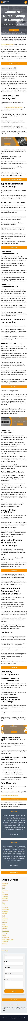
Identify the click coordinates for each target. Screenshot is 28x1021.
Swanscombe (5, 930)
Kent (3, 915)
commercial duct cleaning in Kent (14, 107)
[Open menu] (25, 2)
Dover (3, 892)
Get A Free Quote (14, 872)
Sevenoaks (5, 941)
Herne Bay (5, 890)
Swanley (4, 943)
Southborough (5, 937)
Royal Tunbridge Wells (7, 939)
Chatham (4, 913)
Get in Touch (14, 247)
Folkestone (5, 898)
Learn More (14, 386)
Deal (12, 795)
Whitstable (5, 896)
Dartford (4, 935)
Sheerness (5, 907)
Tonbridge (4, 933)
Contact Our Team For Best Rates (14, 179)
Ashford (4, 905)
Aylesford (4, 922)
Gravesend (5, 926)
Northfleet (4, 928)
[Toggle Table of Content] (14, 68)
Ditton (3, 924)
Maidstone (4, 918)
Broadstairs (3, 795)
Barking (16, 795)
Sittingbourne (5, 909)
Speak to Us (14, 667)
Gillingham (5, 911)
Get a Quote (13, 30)
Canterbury (5, 894)
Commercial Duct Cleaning (7, 44)
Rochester (4, 920)
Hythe (3, 902)
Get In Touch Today (14, 63)
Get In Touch (14, 999)
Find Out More (14, 570)
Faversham (5, 900)
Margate (9, 795)
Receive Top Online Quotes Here (14, 799)
